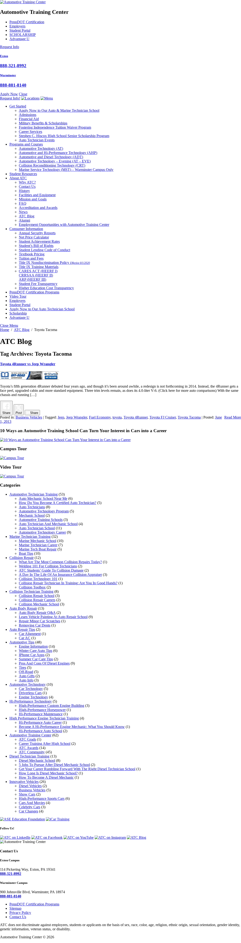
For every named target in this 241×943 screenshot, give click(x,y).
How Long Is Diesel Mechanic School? (48, 773)
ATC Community (32, 752)
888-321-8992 (13, 65)
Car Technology (31, 689)
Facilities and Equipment (37, 195)
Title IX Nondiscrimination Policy (54, 263)
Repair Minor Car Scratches (39, 621)
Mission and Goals (33, 199)
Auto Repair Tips (22, 629)
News (23, 212)
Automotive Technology (41, 148)
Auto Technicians (32, 507)
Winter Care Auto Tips (35, 651)
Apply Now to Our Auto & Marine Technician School (59, 110)
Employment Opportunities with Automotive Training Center (64, 225)
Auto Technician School (37, 528)
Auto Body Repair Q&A (37, 613)
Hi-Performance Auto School (40, 731)
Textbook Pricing (31, 254)
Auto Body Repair (23, 608)
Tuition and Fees (31, 258)
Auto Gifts (27, 676)
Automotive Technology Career (42, 532)
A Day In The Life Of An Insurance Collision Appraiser (60, 575)
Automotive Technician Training (33, 494)
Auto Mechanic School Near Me (43, 498)
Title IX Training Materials (38, 267)
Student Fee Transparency (38, 284)
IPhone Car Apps (31, 655)
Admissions (27, 115)
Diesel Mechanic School (37, 760)
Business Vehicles (29, 417)
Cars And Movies (32, 803)
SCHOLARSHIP (22, 35)
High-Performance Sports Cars (41, 799)
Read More (232, 417)
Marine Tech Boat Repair (37, 549)
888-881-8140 (13, 85)
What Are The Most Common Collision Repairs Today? (60, 562)
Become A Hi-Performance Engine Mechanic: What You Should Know (72, 727)
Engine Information (33, 646)
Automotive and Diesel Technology (51, 157)
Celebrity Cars (29, 807)
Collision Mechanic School (39, 604)
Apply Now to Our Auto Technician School (42, 309)
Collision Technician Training (31, 591)
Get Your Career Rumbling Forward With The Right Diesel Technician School (77, 769)
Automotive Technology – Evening (55, 161)
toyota (117, 417)
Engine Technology (33, 697)
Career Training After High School (44, 744)
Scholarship (18, 313)
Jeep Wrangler (76, 417)
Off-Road (26, 672)
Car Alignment (30, 634)
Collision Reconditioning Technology (52, 165)
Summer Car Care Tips (36, 659)
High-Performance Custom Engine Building (51, 706)
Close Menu (9, 325)
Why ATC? (27, 182)
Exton (4, 56)
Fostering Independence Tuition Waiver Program (55, 127)
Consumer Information (26, 229)
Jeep (61, 417)
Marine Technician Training (30, 537)
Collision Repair (21, 558)
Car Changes (28, 811)
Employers (17, 26)
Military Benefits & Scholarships (43, 123)
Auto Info (26, 680)
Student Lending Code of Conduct (44, 250)
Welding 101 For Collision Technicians (48, 566)
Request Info (9, 47)
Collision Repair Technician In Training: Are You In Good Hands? (68, 583)
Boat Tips (26, 553)
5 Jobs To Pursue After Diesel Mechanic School (54, 765)
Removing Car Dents (34, 625)
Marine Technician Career (38, 545)
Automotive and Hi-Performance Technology (58, 153)
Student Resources (23, 174)
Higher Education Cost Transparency (46, 288)
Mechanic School (32, 515)
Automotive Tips (21, 642)
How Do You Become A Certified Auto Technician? (57, 503)
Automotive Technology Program (44, 511)
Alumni (24, 220)
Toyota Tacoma (189, 417)
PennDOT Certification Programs (34, 292)
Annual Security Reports (37, 233)
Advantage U (19, 39)
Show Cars (27, 794)
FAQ (22, 203)
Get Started (17, 106)
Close (23, 94)
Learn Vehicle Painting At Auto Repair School (53, 617)
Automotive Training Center (30, 735)
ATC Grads (27, 739)
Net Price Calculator (34, 237)
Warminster (8, 75)
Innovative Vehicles (24, 782)
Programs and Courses (26, 144)
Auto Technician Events (37, 140)
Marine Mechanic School (37, 541)
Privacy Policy (20, 913)
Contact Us (27, 187)
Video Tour (17, 296)
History (24, 191)
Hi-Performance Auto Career (40, 722)
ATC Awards (28, 748)
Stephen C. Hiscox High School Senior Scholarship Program (64, 136)
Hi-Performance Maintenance (41, 714)
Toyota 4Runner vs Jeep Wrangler (27, 364)
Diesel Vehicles (30, 786)
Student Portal (19, 30)
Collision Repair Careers (37, 600)
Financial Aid (29, 119)
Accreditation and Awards (38, 208)
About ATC (18, 178)
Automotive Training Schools (41, 520)
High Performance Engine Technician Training (44, 718)
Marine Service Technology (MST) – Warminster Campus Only (66, 170)
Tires (22, 668)
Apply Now (9, 94)
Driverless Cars (30, 693)
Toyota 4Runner (136, 417)
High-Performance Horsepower (42, 710)
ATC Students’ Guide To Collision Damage (51, 570)
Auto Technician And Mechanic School (48, 524)
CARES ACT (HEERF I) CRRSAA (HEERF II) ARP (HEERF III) (38, 275)
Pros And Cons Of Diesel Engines (44, 663)
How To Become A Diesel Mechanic (46, 777)
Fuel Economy (100, 417)
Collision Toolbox (32, 587)
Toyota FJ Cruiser (162, 417)
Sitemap (15, 908)
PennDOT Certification (26, 22)
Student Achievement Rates (39, 241)
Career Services (30, 132)
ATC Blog (26, 216)
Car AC (24, 638)
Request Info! (10, 98)
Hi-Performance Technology (30, 701)
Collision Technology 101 (38, 579)
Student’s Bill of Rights (36, 246)
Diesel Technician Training (29, 756)
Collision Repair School (36, 596)
